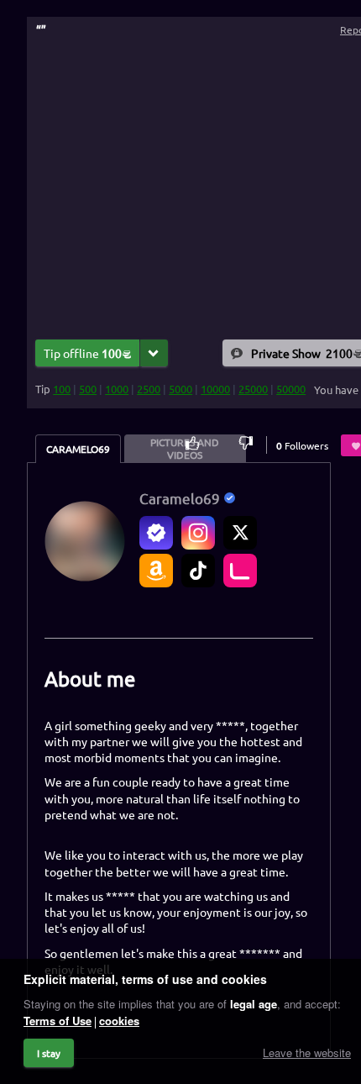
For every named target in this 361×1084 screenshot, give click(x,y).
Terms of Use (58, 1021)
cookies (119, 1021)
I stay (48, 1053)
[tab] (78, 448)
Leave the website (307, 1052)
